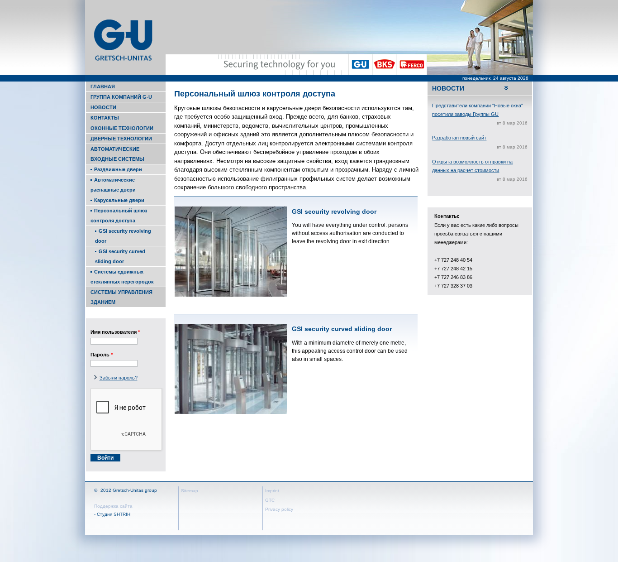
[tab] (480, 89)
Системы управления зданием (121, 297)
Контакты (104, 117)
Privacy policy (279, 509)
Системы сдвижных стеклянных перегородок (122, 276)
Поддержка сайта (113, 506)
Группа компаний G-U (121, 97)
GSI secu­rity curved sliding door (120, 256)
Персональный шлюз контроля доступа (118, 215)
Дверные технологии (121, 138)
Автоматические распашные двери (113, 184)
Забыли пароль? (119, 377)
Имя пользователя (115, 332)
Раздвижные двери (118, 169)
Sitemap (189, 490)
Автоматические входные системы (117, 154)
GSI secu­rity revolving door (123, 236)
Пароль (101, 354)
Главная (102, 86)
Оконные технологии (121, 128)
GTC (270, 500)
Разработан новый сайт (459, 137)
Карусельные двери (119, 200)
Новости (103, 107)
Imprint (272, 490)
